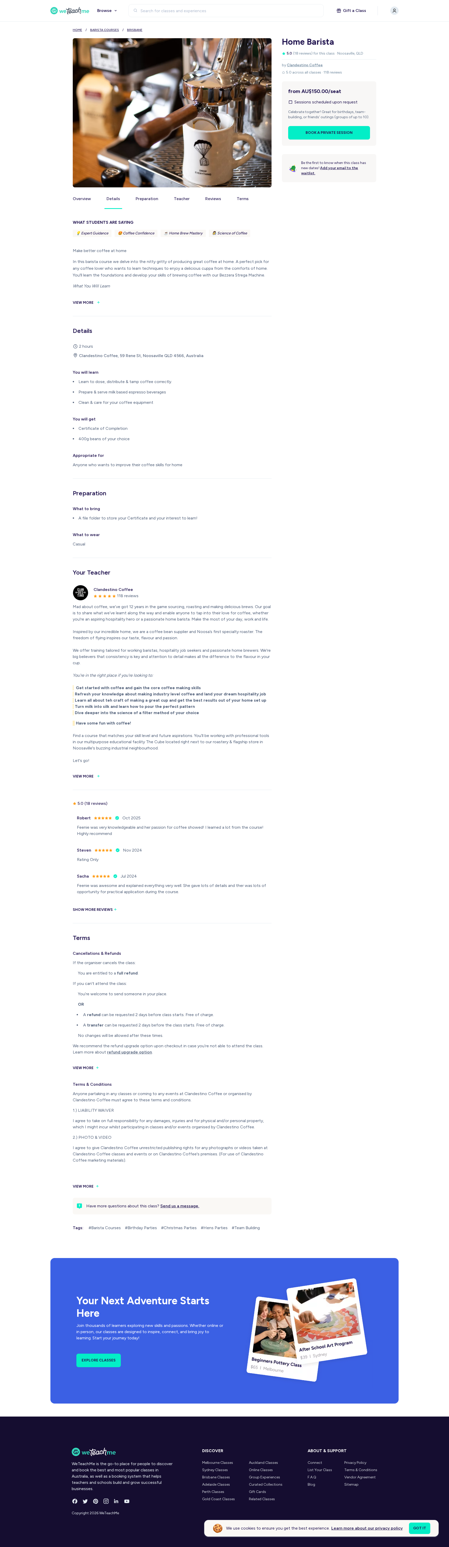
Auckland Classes (263, 1462)
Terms (243, 198)
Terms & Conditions (360, 1470)
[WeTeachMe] (69, 10)
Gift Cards (257, 1492)
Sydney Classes (215, 1470)
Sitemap (351, 1484)
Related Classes (262, 1499)
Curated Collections (265, 1484)
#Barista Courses (105, 1227)
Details (113, 198)
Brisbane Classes (216, 1477)
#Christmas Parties (179, 1227)
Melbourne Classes (217, 1462)
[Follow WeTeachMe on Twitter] (85, 1501)
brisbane (134, 30)
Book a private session (329, 132)
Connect (315, 1462)
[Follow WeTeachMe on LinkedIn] (116, 1501)
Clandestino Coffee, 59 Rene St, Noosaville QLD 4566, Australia (141, 355)
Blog (311, 1484)
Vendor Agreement (360, 1477)
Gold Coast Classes (218, 1499)
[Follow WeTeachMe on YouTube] (127, 1501)
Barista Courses (104, 30)
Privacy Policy (355, 1462)
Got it (419, 1528)
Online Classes (261, 1470)
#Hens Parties (214, 1227)
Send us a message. (179, 1205)
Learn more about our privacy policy (367, 1528)
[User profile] (394, 10)
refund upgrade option (129, 1052)
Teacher (182, 198)
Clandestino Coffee (305, 65)
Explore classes (99, 1360)
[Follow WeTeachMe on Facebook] (75, 1501)
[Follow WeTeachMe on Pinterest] (96, 1501)
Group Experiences (264, 1477)
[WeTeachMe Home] (123, 1452)
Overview (82, 198)
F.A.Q (312, 1477)
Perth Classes (213, 1492)
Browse (104, 10)
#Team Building (246, 1227)
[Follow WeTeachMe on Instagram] (106, 1501)
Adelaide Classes (216, 1484)
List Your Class (320, 1470)
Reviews (213, 198)
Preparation (147, 198)
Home (77, 30)
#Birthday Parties (141, 1227)
